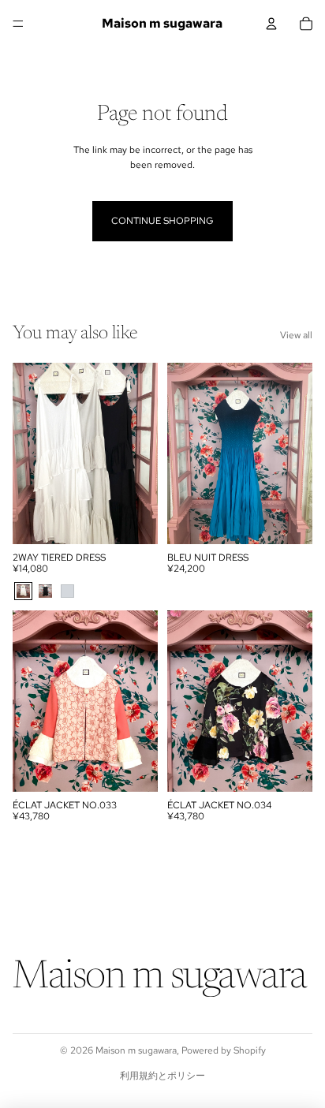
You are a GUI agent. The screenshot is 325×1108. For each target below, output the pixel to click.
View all (296, 335)
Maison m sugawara (136, 1050)
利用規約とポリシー (162, 1075)
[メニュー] (18, 24)
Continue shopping (162, 221)
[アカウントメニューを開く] (271, 23)
